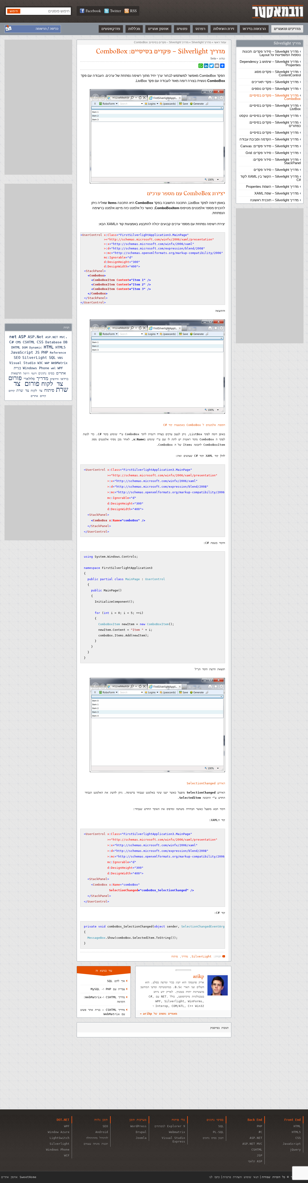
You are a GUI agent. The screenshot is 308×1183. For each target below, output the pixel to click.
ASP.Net (36, 337)
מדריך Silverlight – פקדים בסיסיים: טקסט (269, 116)
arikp (222, 58)
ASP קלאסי (255, 1161)
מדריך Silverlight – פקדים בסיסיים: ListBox (275, 107)
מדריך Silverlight (287, 43)
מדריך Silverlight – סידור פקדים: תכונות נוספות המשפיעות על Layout (271, 53)
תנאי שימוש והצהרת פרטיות (241, 1177)
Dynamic (35, 347)
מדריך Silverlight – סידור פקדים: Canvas (269, 146)
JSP (259, 1155)
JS (37, 352)
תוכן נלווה (101, 1120)
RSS (133, 10)
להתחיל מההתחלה (97, 1138)
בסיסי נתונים (215, 1120)
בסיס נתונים (46, 373)
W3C (40, 363)
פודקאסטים (110, 28)
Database (53, 342)
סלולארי (29, 379)
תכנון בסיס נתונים (213, 1138)
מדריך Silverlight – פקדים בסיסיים (274, 132)
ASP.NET (256, 1138)
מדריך (185, 956)
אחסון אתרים (158, 28)
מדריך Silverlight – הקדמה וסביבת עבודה (269, 139)
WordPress (138, 1126)
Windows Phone (36, 368)
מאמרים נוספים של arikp (160, 1013)
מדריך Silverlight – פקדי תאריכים (275, 82)
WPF (60, 368)
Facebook (93, 10)
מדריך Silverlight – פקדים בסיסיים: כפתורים (275, 124)
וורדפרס (54, 379)
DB (65, 342)
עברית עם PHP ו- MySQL (108, 989)
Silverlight (59, 1143)
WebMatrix (59, 363)
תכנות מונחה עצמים (96, 1143)
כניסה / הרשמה (47, 28)
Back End (255, 1120)
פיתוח (174, 956)
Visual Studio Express (173, 1139)
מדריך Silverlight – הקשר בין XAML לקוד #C (270, 178)
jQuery (295, 1149)
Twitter (115, 10)
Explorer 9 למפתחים (169, 1126)
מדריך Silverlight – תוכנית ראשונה (274, 200)
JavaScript (22, 352)
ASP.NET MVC (55, 337)
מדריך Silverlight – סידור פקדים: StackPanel (277, 161)
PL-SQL (218, 1132)
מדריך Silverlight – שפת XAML (276, 193)
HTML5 (60, 347)
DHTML (15, 347)
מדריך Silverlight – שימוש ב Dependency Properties (270, 63)
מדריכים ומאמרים (287, 28)
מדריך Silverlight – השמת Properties (272, 186)
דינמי (34, 373)
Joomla (141, 1138)
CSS (40, 342)
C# (11, 342)
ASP (22, 337)
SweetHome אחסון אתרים (18, 1177)
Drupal (141, 1132)
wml (53, 368)
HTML (49, 347)
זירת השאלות (223, 28)
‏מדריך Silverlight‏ (201, 42)
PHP (44, 352)
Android (101, 1132)
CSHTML (29, 342)
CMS (18, 342)
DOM (25, 347)
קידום (12, 390)
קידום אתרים (38, 396)
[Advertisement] (269, 275)
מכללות (134, 28)
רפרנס (200, 28)
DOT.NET (63, 1120)
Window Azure (58, 1132)
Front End (292, 1120)
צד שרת (22, 390)
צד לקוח (36, 390)
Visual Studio (22, 363)
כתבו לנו (214, 1177)
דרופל (26, 373)
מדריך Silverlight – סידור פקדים (276, 170)
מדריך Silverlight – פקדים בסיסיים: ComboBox (275, 97)
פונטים (182, 28)
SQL (52, 357)
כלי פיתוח (178, 1120)
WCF (66, 1155)
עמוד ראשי (220, 42)
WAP (47, 363)
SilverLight (201, 956)
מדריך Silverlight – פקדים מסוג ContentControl (278, 73)
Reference (58, 352)
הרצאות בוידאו (254, 28)
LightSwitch (59, 1138)
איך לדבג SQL (116, 981)
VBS (60, 358)
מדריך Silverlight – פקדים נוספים (275, 88)
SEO (17, 358)
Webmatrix (177, 1132)
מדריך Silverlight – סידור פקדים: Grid (272, 153)
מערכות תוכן (137, 1120)
